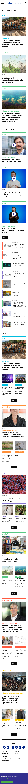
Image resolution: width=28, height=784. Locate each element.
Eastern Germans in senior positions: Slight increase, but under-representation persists (13, 434)
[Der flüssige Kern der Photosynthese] (7, 265)
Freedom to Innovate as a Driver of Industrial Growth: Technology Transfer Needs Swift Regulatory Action (12, 628)
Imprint (16, 753)
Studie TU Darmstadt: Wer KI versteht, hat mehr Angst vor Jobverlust (19, 246)
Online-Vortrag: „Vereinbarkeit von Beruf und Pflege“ (19, 294)
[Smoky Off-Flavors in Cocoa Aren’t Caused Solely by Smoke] (20, 510)
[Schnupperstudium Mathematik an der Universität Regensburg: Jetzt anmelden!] (7, 255)
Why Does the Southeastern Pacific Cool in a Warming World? (12, 195)
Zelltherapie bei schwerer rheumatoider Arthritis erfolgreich (19, 274)
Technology (4, 751)
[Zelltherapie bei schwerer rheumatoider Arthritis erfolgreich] (7, 275)
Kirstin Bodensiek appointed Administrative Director (6, 725)
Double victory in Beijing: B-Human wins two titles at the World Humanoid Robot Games (20, 390)
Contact (16, 757)
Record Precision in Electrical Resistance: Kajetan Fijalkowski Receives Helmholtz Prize (19, 304)
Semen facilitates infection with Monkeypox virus (12, 500)
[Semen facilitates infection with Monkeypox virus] (14, 484)
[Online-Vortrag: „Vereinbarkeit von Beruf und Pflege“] (7, 294)
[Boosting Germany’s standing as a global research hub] (7, 510)
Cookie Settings (18, 758)
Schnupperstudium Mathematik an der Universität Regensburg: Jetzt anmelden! (19, 256)
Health (3, 755)
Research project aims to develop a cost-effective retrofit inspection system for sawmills (12, 43)
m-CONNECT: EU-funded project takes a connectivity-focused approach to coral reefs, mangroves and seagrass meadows (12, 117)
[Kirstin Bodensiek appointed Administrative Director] (7, 714)
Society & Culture (6, 753)
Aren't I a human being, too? (18, 283)
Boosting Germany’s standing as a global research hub (7, 520)
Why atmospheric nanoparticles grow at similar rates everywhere (12, 80)
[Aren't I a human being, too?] (7, 284)
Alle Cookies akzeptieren (7, 781)
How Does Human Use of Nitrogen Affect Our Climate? (12, 160)
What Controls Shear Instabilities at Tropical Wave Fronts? (13, 230)
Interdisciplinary (6, 760)
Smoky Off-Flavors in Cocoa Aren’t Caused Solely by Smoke (20, 520)
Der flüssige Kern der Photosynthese (18, 264)
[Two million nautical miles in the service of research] (14, 545)
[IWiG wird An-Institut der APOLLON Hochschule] (7, 324)
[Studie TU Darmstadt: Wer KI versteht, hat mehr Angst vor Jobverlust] (7, 246)
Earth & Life (4, 757)
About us (17, 751)
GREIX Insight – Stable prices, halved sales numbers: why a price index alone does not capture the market (20, 652)
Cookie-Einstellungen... (6, 778)
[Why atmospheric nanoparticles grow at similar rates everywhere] (14, 64)
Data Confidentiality (19, 755)
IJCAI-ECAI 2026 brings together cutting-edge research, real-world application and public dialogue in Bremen (10, 700)
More (5, 237)
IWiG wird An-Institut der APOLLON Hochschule (19, 323)
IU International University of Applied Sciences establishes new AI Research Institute (20, 725)
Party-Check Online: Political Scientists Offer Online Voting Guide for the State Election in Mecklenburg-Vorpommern (7, 653)
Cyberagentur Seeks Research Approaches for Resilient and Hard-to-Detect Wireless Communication (7, 390)
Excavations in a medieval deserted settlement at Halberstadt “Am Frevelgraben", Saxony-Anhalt (7, 457)
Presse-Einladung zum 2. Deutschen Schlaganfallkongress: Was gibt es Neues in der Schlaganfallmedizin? (19, 315)
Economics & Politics (7, 759)
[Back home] (14, 3)
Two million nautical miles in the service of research (12, 560)
